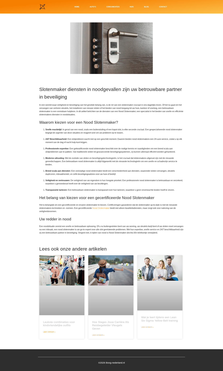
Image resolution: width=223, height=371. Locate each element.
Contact (163, 7)
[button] (182, 7)
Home (76, 7)
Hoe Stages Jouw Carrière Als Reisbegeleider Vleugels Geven (110, 325)
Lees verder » (49, 332)
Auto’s (93, 7)
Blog (146, 7)
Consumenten (112, 7)
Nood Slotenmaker (101, 208)
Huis (132, 7)
